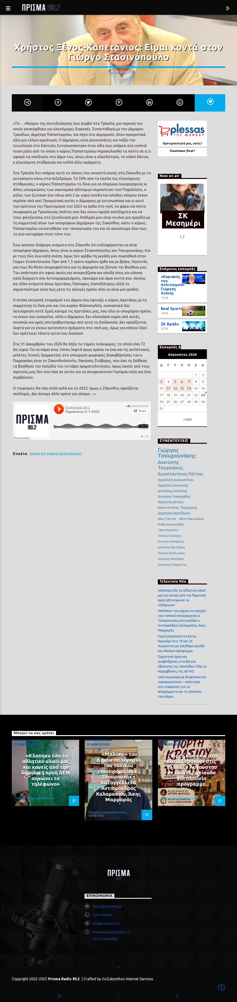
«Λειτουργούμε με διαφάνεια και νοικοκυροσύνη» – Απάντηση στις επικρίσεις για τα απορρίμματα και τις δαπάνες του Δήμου (182, 686)
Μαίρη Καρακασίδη (171, 524)
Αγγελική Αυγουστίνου (176, 480)
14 (189, 388)
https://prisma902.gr (107, 906)
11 (168, 388)
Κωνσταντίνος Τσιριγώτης (177, 507)
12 (175, 388)
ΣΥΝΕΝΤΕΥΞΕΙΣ (25, 744)
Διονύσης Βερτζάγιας (171, 547)
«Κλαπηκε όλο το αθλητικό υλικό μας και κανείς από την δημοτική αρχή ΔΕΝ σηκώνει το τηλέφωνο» (45, 770)
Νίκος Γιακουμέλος (191, 518)
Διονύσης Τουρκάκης (170, 464)
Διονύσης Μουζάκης (171, 558)
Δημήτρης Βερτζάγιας (174, 513)
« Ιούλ (187, 419)
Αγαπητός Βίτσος (171, 502)
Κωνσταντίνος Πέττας (180, 473)
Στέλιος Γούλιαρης (169, 535)
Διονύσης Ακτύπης (172, 491)
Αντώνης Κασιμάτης (171, 541)
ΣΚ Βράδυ (170, 324)
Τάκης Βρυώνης (168, 529)
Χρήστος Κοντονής (173, 485)
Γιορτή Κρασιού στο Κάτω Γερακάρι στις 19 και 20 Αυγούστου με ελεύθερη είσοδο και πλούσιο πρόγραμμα (191, 770)
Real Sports (172, 308)
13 (182, 388)
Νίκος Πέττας (167, 518)
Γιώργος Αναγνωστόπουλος (34, 798)
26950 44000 (102, 915)
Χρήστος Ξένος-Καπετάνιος (55, 454)
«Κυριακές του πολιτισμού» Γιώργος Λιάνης (173, 285)
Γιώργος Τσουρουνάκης (177, 453)
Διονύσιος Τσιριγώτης (172, 564)
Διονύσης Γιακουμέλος (174, 496)
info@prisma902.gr (106, 923)
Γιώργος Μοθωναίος (171, 553)
